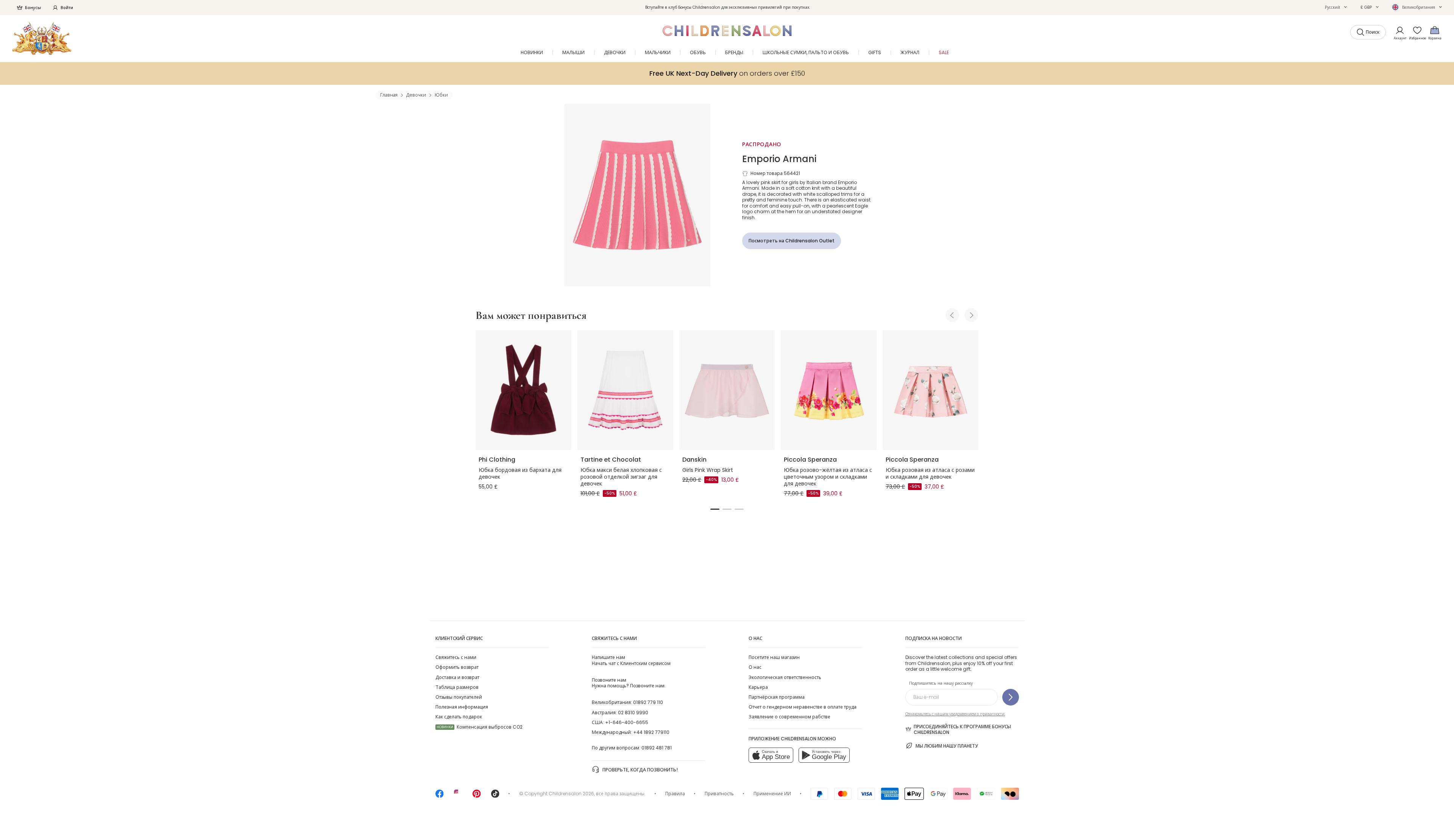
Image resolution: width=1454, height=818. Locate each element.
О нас (755, 667)
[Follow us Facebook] (439, 796)
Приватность (719, 793)
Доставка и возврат (457, 677)
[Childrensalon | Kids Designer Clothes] (42, 38)
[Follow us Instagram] (458, 796)
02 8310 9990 (633, 712)
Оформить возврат (457, 667)
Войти (67, 8)
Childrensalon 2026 (571, 793)
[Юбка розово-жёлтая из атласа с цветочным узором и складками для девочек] (829, 390)
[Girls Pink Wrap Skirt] (727, 390)
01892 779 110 (648, 702)
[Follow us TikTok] (495, 796)
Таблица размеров (457, 687)
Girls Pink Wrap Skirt (707, 470)
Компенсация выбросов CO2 (480, 727)
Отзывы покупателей (458, 697)
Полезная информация (461, 707)
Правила (675, 793)
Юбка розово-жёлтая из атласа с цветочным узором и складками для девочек (828, 477)
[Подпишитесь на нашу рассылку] (1010, 697)
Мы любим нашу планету (947, 746)
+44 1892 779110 (651, 732)
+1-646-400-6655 (626, 722)
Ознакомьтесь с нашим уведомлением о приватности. (955, 714)
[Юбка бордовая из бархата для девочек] (523, 390)
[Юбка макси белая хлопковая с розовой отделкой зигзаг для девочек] (625, 390)
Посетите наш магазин (774, 657)
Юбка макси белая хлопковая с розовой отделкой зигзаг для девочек (621, 477)
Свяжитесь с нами (455, 657)
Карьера (758, 687)
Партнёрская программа (777, 697)
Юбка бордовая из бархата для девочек (520, 473)
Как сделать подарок (458, 716)
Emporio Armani (779, 159)
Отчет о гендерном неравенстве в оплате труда (802, 707)
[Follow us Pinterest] (477, 796)
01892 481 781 (656, 748)
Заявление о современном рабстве (789, 716)
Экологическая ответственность (785, 677)
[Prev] (952, 315)
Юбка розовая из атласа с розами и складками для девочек (930, 473)
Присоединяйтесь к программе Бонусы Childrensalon (962, 729)
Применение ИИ (772, 793)
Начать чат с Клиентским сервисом (631, 660)
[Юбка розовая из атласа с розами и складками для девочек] (930, 390)
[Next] (971, 315)
